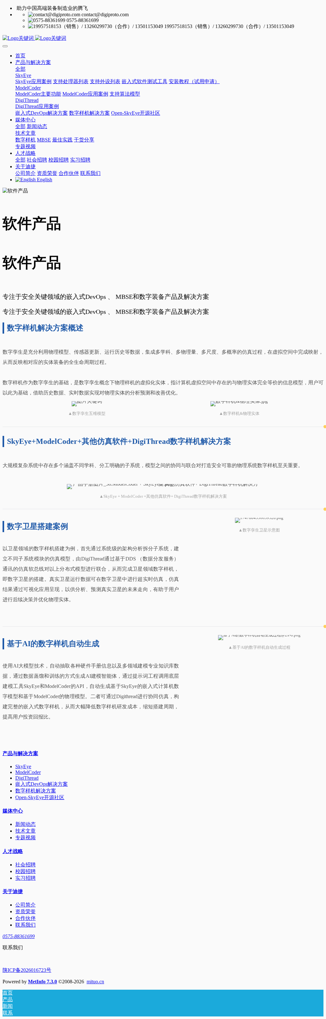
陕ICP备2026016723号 (27, 970)
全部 (20, 69)
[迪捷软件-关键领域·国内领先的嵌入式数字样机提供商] (163, 38)
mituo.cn (95, 981)
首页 (20, 55)
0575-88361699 (19, 936)
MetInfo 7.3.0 (42, 981)
